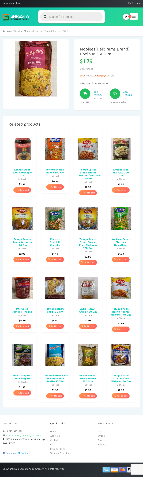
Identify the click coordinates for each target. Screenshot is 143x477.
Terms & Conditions (60, 453)
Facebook (10, 453)
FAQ (52, 444)
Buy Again (103, 444)
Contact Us (56, 440)
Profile (101, 440)
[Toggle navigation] (134, 16)
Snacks (18, 31)
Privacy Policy (57, 448)
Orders (102, 435)
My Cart (126, 16)
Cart (100, 431)
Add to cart (23, 190)
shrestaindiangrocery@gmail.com (23, 435)
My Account (134, 3)
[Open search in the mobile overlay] (71, 16)
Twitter (24, 453)
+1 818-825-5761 (14, 431)
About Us (55, 435)
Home (53, 431)
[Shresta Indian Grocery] (16, 17)
